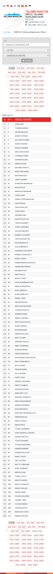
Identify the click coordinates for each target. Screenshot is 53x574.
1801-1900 (26, 89)
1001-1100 (37, 76)
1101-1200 (14, 81)
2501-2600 (39, 97)
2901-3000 (14, 106)
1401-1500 (14, 85)
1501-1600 (26, 85)
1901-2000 (39, 89)
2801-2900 (39, 102)
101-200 (20, 68)
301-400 (40, 68)
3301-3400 (32, 110)
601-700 (31, 72)
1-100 (11, 68)
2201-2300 (39, 93)
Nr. (9, 119)
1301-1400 (39, 81)
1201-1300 (26, 81)
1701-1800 (14, 89)
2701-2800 (26, 102)
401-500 (11, 72)
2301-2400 (14, 97)
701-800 (41, 72)
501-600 (21, 72)
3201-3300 (20, 110)
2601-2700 (14, 102)
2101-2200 (26, 93)
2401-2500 (26, 97)
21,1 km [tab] (7, 32)
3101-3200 (39, 106)
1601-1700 (39, 85)
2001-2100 (14, 93)
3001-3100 (26, 106)
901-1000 (25, 76)
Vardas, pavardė (23, 119)
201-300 (30, 68)
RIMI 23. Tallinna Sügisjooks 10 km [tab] (30, 32)
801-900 (15, 76)
